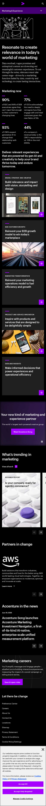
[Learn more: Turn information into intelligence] (23, 376)
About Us (6, 713)
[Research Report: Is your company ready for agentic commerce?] (21, 500)
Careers (5, 708)
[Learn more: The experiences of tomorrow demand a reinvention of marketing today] (23, 287)
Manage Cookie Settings (23, 799)
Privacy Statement (10, 732)
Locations (6, 722)
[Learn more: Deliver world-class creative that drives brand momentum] (23, 194)
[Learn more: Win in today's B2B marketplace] (23, 243)
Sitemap (5, 727)
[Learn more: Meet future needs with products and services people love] (23, 331)
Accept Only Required (23, 791)
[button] (23, 432)
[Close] (43, 749)
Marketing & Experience (12, 10)
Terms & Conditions (10, 736)
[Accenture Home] (23, 4)
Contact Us (7, 717)
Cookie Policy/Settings (11, 741)
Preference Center (9, 703)
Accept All (23, 784)
